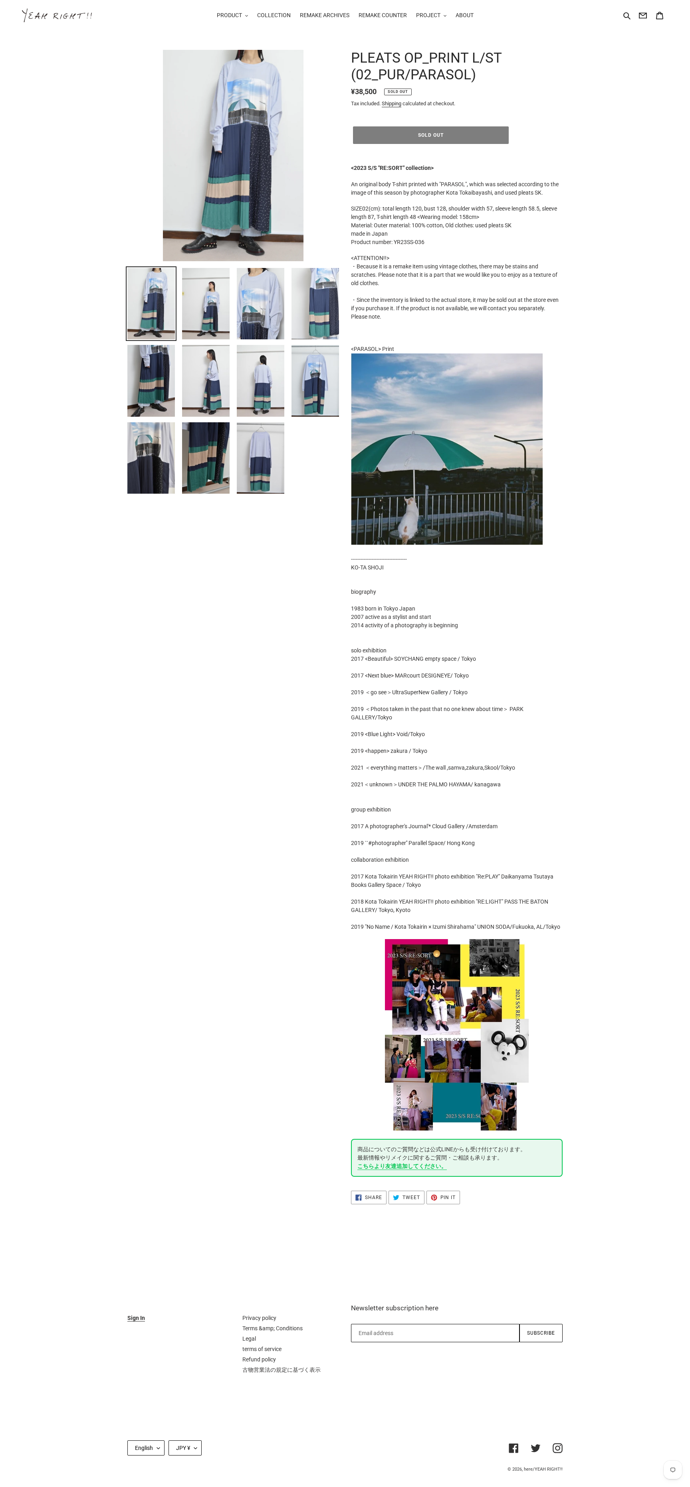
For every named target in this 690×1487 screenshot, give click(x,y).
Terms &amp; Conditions (272, 1328)
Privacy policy (259, 1318)
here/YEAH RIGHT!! (543, 1469)
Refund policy (259, 1359)
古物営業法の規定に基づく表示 (281, 1370)
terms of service (262, 1349)
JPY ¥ (183, 1448)
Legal (249, 1338)
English (144, 1448)
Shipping (391, 103)
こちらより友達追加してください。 (402, 1166)
